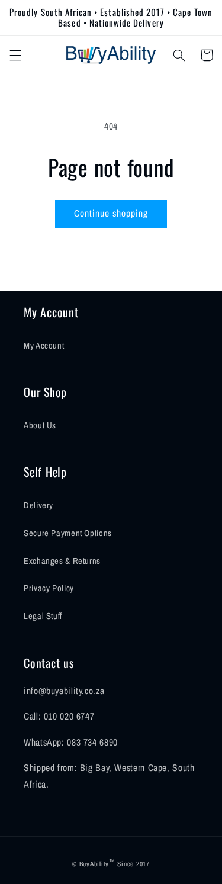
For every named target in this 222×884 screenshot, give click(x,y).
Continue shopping (111, 213)
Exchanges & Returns (62, 561)
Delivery (38, 505)
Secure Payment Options (68, 533)
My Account (44, 345)
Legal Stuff (43, 616)
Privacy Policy (49, 588)
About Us (40, 425)
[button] (15, 55)
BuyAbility (94, 864)
